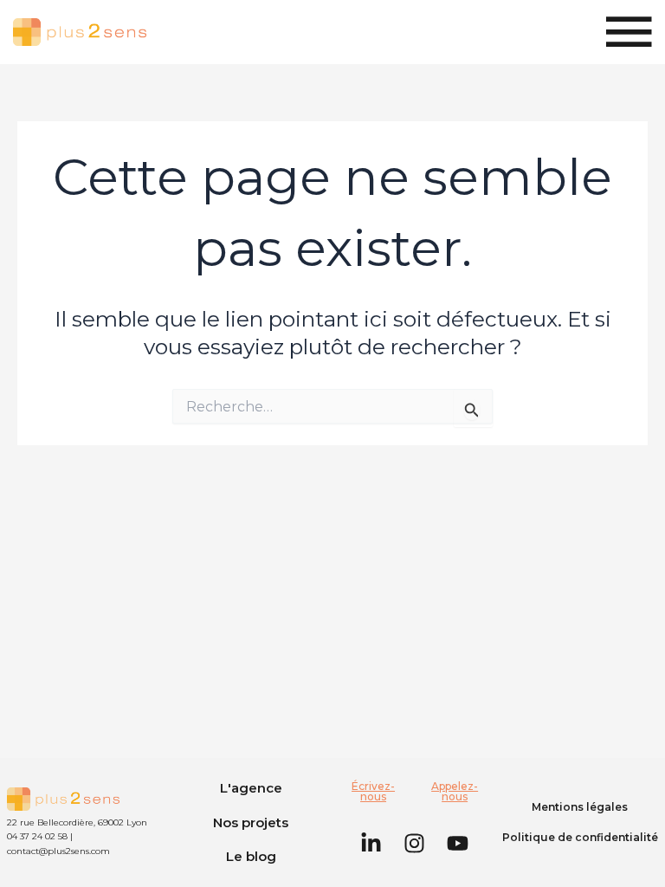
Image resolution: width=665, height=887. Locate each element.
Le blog (251, 856)
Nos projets (250, 822)
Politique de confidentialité (580, 837)
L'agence (251, 788)
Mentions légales (580, 806)
